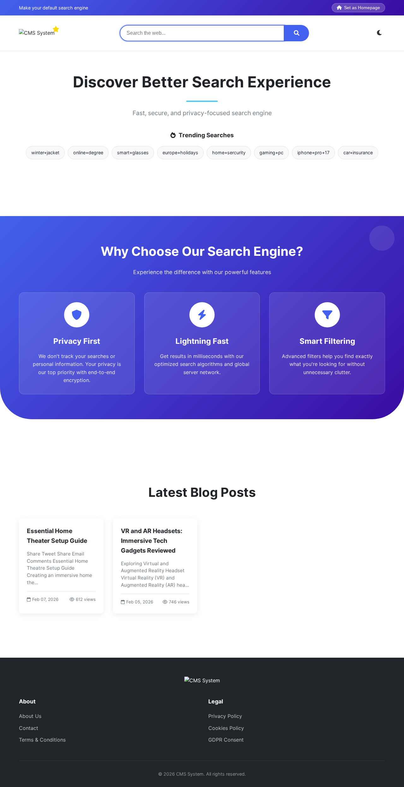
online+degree (88, 152)
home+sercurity (229, 152)
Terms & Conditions (42, 740)
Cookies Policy (226, 728)
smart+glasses (133, 152)
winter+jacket (45, 152)
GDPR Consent (226, 740)
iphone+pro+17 (313, 152)
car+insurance (358, 152)
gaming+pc (271, 152)
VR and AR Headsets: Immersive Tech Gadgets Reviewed (151, 540)
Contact (28, 728)
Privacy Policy (225, 716)
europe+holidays (180, 152)
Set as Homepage (362, 7)
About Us (30, 716)
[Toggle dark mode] (379, 33)
